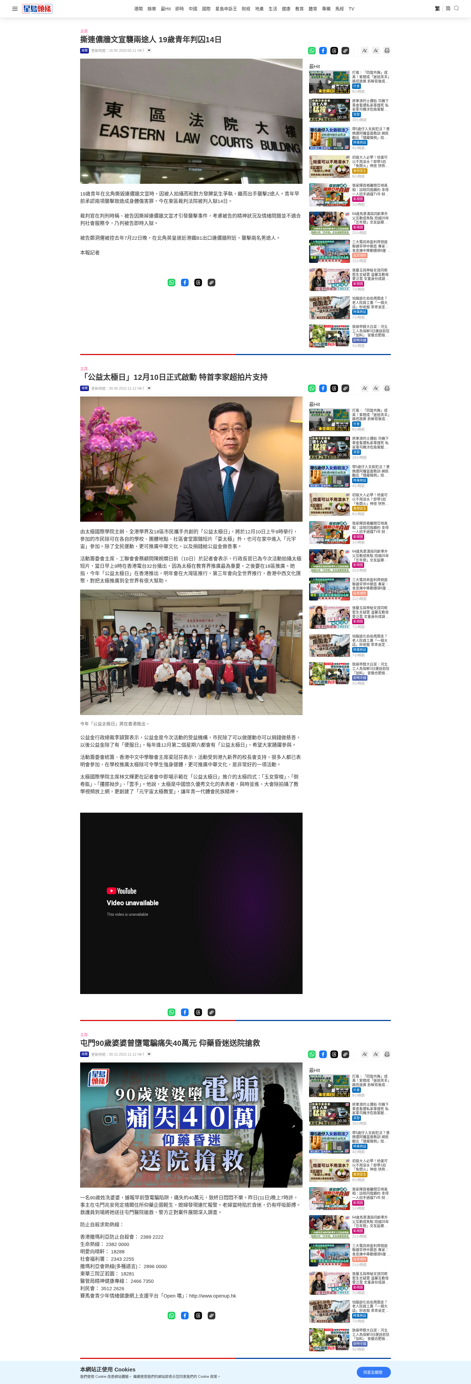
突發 (356, 114)
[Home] (37, 8)
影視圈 (358, 199)
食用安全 (359, 171)
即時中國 (359, 340)
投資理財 (359, 255)
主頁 (84, 31)
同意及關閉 (372, 1372)
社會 (356, 86)
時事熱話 (359, 142)
